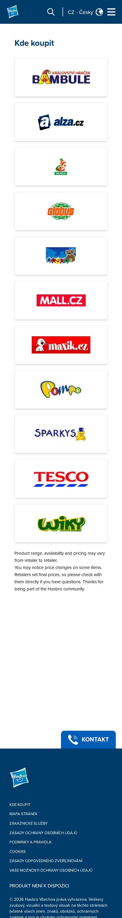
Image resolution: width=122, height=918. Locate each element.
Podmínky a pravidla (30, 842)
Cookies (17, 851)
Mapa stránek (23, 814)
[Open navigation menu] (111, 12)
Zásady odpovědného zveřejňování (45, 861)
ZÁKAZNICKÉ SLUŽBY (28, 823)
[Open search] (50, 11)
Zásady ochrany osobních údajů (43, 833)
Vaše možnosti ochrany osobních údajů (50, 870)
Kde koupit (34, 43)
